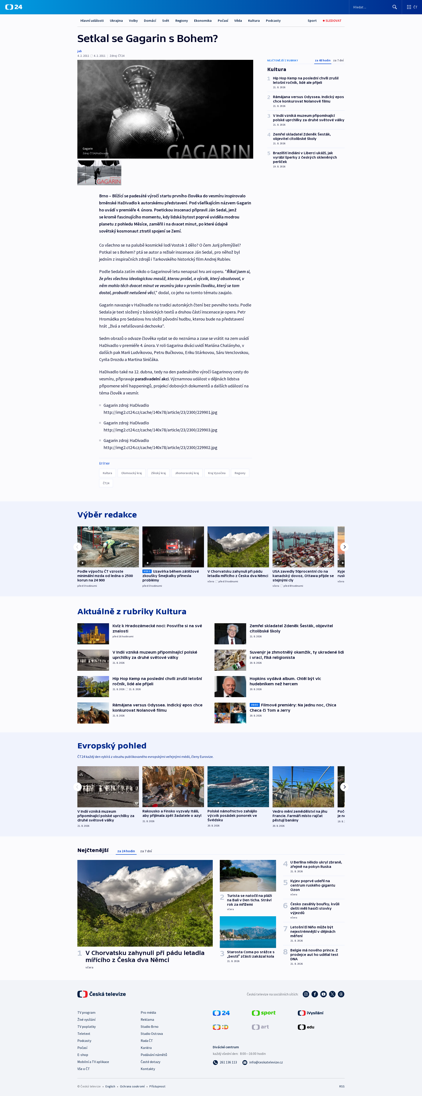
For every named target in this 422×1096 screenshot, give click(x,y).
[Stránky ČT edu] (306, 1027)
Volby (133, 20)
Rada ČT (147, 1040)
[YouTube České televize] (323, 994)
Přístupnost (157, 1086)
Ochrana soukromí (132, 1086)
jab (79, 51)
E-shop (82, 1054)
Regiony (181, 20)
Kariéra (146, 1047)
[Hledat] (395, 7)
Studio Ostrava (152, 1033)
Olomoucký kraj (131, 473)
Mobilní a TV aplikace (93, 1061)
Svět (165, 20)
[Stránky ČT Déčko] (220, 1027)
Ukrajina (116, 20)
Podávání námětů (154, 1054)
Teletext (83, 1033)
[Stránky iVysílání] (311, 1012)
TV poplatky (86, 1026)
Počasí (223, 20)
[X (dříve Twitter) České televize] (332, 994)
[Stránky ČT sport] (264, 1012)
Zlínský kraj (158, 473)
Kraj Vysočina (217, 473)
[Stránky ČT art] (260, 1027)
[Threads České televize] (341, 994)
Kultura (254, 20)
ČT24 (106, 483)
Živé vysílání (86, 1019)
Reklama (147, 1019)
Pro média (148, 1012)
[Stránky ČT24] (221, 1012)
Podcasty (273, 20)
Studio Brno (149, 1026)
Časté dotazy (150, 1061)
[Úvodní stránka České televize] (102, 994)
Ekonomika (203, 20)
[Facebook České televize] (314, 994)
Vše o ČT (83, 1069)
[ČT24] (13, 7)
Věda (238, 20)
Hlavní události (92, 20)
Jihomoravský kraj (187, 473)
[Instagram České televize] (305, 994)
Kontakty (148, 1069)
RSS (342, 1086)
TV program (86, 1012)
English (110, 1086)
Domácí (150, 20)
